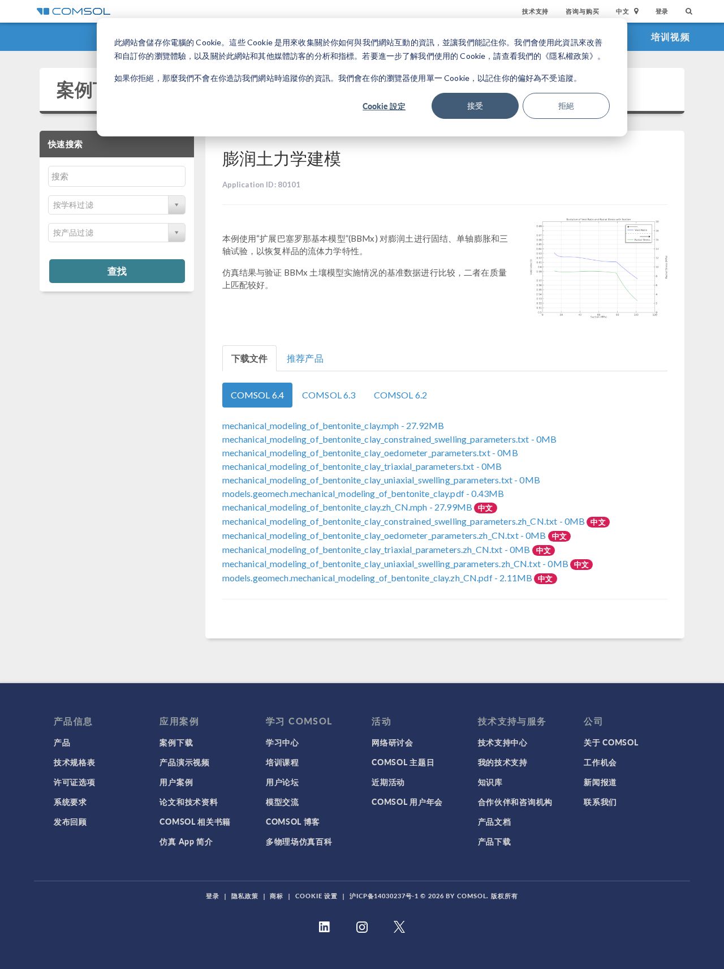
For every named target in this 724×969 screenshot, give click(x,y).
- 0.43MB (363, 493)
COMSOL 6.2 (401, 394)
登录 (662, 11)
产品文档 (494, 821)
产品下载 (494, 841)
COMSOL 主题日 (403, 762)
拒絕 (566, 105)
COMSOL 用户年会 (407, 801)
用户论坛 (282, 781)
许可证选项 (75, 781)
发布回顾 (70, 821)
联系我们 (600, 801)
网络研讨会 (392, 742)
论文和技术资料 (189, 801)
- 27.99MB (348, 506)
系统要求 (70, 801)
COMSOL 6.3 (329, 394)
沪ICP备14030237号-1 (384, 895)
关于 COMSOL (611, 742)
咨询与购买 (582, 11)
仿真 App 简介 (186, 841)
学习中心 (282, 742)
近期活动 (388, 781)
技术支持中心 (503, 742)
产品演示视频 (184, 762)
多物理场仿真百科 (299, 841)
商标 (276, 895)
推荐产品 (305, 358)
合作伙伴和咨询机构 (515, 801)
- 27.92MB (333, 425)
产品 (62, 742)
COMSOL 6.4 (258, 394)
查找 (117, 270)
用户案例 (176, 781)
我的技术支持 (503, 762)
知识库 (490, 781)
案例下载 (93, 89)
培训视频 (670, 36)
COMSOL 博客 (293, 821)
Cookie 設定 (384, 106)
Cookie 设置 (316, 895)
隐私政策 (244, 895)
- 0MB (389, 439)
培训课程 (282, 762)
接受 (475, 105)
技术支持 (535, 11)
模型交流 (282, 801)
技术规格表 (75, 762)
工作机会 (600, 762)
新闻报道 (600, 781)
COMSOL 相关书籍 (195, 821)
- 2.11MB (378, 577)
